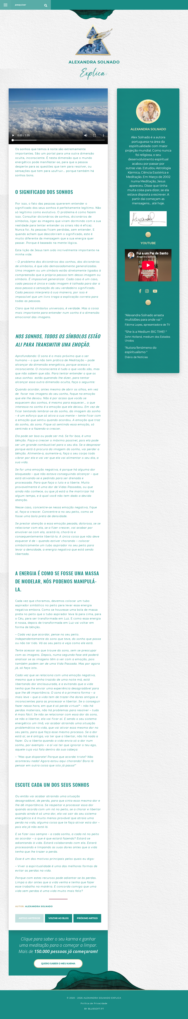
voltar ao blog (58, 918)
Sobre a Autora (169, 32)
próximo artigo (87, 918)
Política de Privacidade (94, 1003)
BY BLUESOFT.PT (94, 1008)
